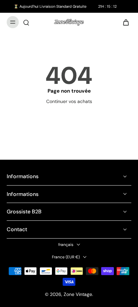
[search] (26, 22)
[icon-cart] (124, 22)
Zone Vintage (78, 294)
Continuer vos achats (69, 101)
